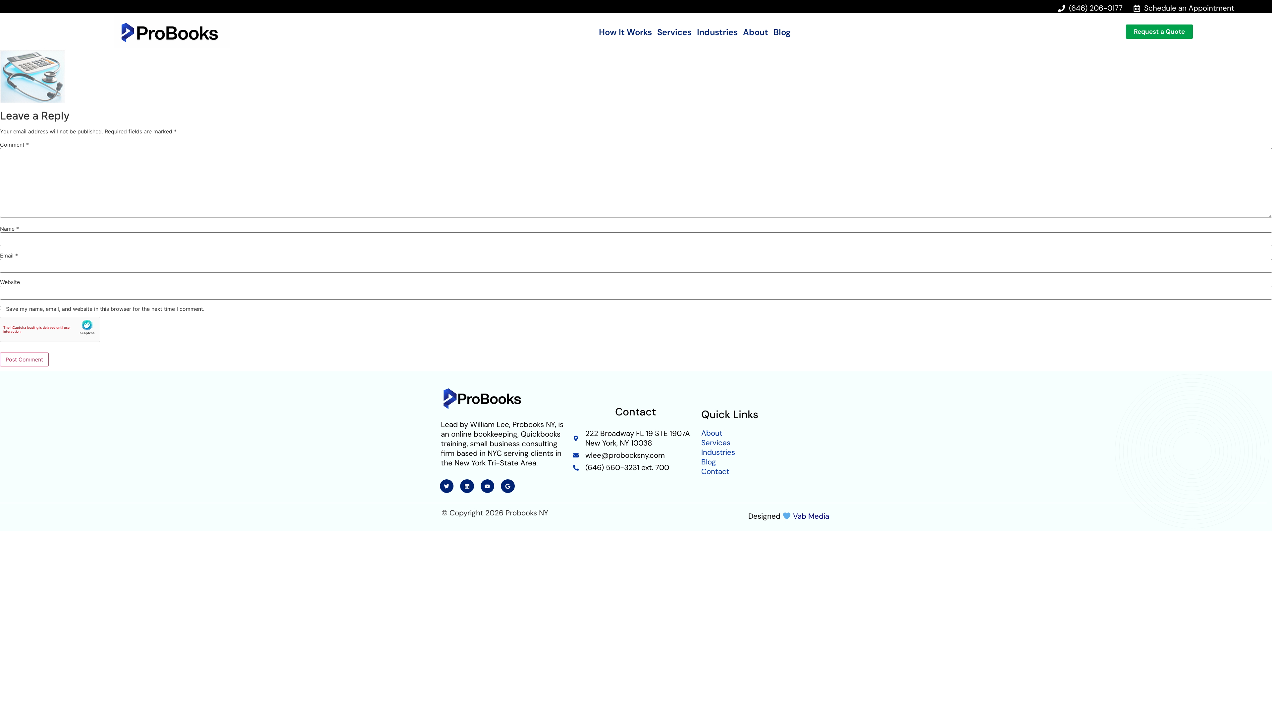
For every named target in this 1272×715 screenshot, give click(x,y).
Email (9, 255)
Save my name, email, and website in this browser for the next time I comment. (105, 308)
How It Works (625, 32)
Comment (14, 144)
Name (9, 228)
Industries (717, 32)
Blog (782, 32)
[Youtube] (488, 486)
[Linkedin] (467, 486)
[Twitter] (447, 486)
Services (674, 32)
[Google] (508, 486)
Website (10, 282)
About (755, 32)
